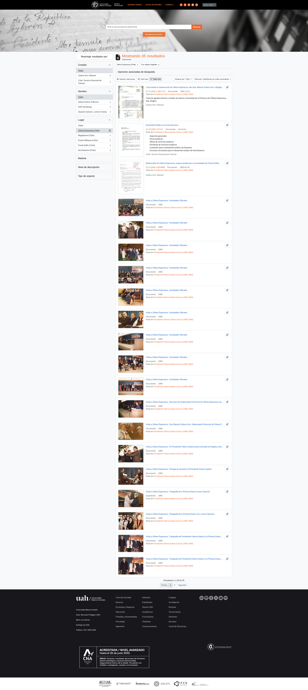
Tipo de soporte (86, 176)
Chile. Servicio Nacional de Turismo (94, 81)
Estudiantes (147, 602)
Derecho (119, 602)
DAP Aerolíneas (94, 107)
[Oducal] (200, 684)
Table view (156, 79)
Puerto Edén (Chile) (94, 146)
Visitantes (146, 622)
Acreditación (174, 602)
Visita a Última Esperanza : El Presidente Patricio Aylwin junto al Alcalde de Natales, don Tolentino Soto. (185, 447)
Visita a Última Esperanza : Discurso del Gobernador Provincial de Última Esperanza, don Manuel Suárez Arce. (185, 402)
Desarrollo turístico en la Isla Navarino (162, 125)
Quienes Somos (135, 5)
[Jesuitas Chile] (142, 684)
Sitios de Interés (154, 5)
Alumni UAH (147, 607)
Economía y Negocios (125, 607)
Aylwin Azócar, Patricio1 (94, 102)
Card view (144, 79)
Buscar (196, 27)
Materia (82, 158)
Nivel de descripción (88, 167)
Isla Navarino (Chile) (94, 151)
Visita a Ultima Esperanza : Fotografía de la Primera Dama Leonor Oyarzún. (178, 492)
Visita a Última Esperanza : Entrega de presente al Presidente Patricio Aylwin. (179, 469)
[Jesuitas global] (162, 684)
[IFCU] (180, 684)
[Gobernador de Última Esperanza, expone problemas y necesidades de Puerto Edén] (182, 163)
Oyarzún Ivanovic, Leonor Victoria (94, 112)
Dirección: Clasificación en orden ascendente (212, 79)
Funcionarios (147, 617)
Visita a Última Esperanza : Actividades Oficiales (166, 201)
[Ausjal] (105, 684)
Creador (82, 65)
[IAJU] (123, 684)
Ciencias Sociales (123, 597)
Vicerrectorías (174, 612)
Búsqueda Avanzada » (154, 34)
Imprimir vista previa (127, 79)
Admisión (146, 597)
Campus (172, 597)
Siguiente (182, 585)
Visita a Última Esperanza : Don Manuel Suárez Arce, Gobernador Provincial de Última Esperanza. (185, 424)
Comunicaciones (149, 626)
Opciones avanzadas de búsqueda (136, 72)
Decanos (172, 622)
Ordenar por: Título (182, 79)
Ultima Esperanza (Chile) (94, 131)
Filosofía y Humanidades (126, 617)
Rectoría (172, 607)
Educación (120, 612)
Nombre (82, 91)
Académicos (147, 612)
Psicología (120, 622)
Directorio (173, 617)
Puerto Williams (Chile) (94, 141)
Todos (80, 71)
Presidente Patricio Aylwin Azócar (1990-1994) (173, 94)
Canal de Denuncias (177, 626)
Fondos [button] (169, 5)
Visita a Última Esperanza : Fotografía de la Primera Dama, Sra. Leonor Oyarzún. (180, 514)
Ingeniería (120, 626)
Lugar (81, 120)
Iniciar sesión (208, 5)
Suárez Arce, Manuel (94, 76)
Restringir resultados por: (94, 56)
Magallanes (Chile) (94, 136)
